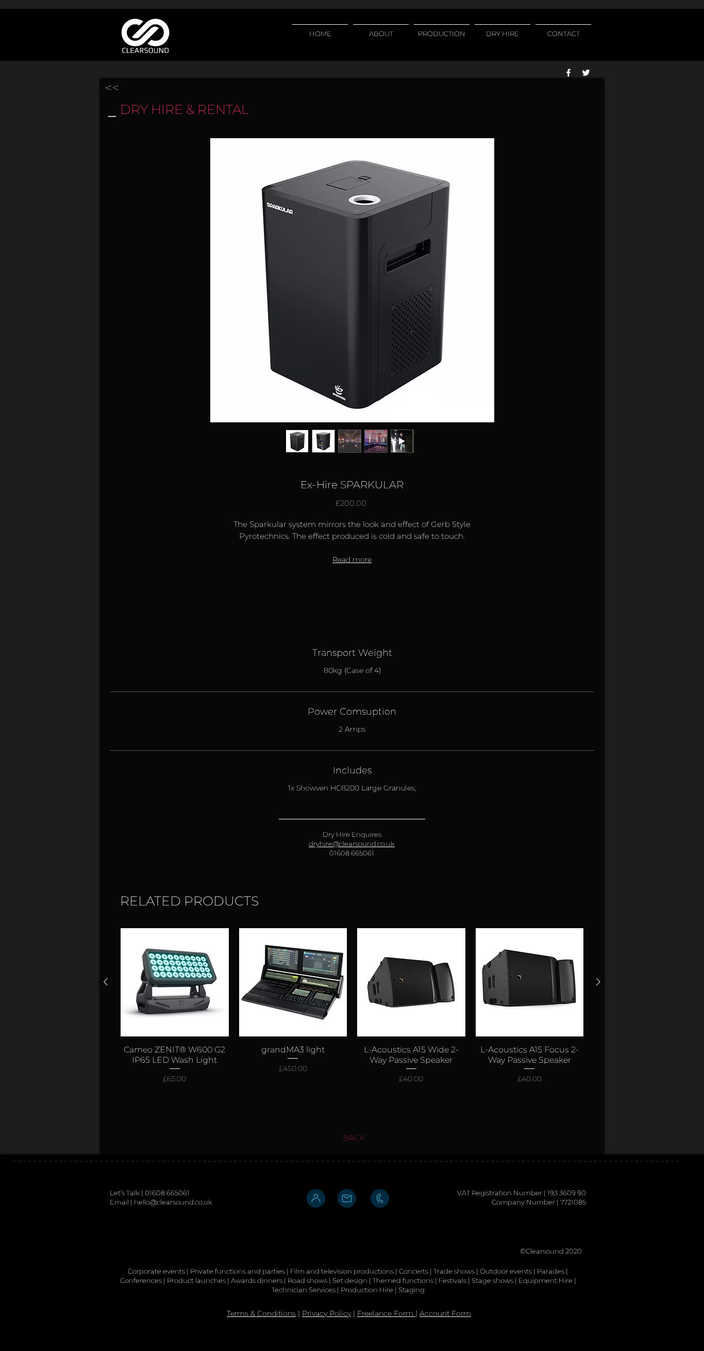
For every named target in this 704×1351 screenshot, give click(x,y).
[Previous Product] (105, 982)
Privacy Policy (326, 1313)
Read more (352, 559)
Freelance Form (386, 1313)
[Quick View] (175, 982)
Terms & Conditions (261, 1313)
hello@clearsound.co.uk (173, 1202)
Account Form (445, 1313)
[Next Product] (598, 982)
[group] (352, 1011)
